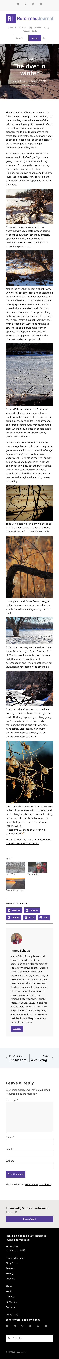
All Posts (17, 1028)
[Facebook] (18, 4)
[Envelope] (41, 4)
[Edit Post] (23, 833)
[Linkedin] (15, 1326)
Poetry (46, 27)
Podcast (26, 31)
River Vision (11, 874)
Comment (12, 1100)
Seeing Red (33, 874)
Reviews (38, 27)
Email (10, 1149)
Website (10, 1161)
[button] (44, 38)
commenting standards (38, 1184)
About (11, 27)
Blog (30, 27)
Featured (22, 27)
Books (34, 31)
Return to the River (15, 890)
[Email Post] (20, 833)
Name (10, 1137)
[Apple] (25, 4)
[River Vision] (15, 867)
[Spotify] (33, 4)
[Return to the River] (15, 883)
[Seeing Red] (37, 867)
